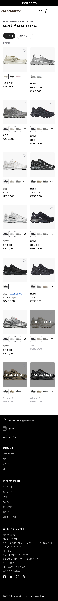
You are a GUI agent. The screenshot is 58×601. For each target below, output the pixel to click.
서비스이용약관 (9, 535)
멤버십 (5, 469)
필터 (11, 35)
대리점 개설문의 (9, 517)
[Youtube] (11, 576)
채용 (5, 459)
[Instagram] (17, 576)
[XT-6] (15, 112)
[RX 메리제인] (15, 59)
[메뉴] (53, 11)
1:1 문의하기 (8, 507)
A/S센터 (6, 502)
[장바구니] (47, 11)
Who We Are (8, 454)
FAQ (5, 497)
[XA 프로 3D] (42, 270)
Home (5, 21)
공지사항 (6, 464)
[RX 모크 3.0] (42, 59)
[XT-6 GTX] (42, 164)
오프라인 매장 (8, 512)
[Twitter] (24, 576)
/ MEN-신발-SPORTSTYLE (21, 21)
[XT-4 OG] (15, 217)
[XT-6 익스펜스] (15, 270)
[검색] (41, 11)
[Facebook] (4, 576)
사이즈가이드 (8, 487)
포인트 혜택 (7, 492)
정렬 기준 (23, 35)
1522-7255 (16, 547)
